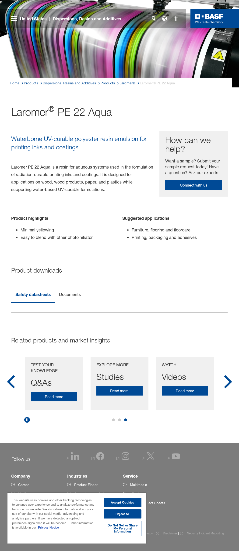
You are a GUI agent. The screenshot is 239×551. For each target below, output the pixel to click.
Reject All (122, 514)
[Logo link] (209, 19)
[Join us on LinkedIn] (73, 459)
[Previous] (11, 383)
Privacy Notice (48, 527)
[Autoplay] (27, 420)
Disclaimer (170, 533)
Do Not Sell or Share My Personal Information (123, 528)
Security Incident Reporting (205, 533)
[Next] (228, 383)
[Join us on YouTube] (173, 459)
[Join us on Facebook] (98, 459)
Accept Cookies (122, 502)
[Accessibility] (176, 18)
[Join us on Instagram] (123, 459)
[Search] (153, 18)
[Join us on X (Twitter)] (148, 459)
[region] (76, 518)
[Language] (165, 18)
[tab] (33, 294)
